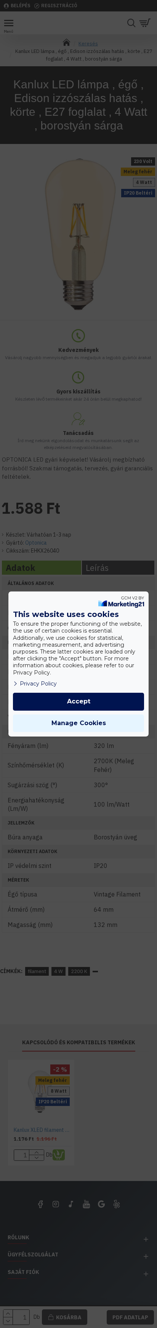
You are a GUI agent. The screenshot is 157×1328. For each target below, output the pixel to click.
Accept (78, 701)
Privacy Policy (38, 683)
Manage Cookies (78, 723)
